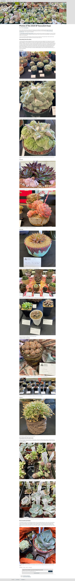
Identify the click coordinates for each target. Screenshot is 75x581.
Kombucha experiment (26, 575)
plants (24, 567)
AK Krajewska (26, 27)
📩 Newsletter (22, 579)
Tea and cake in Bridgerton (27, 576)
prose (27, 567)
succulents (30, 567)
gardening (21, 567)
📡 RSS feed (17, 579)
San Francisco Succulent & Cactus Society (27, 33)
